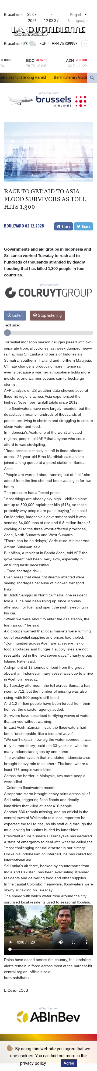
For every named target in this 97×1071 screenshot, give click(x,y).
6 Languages (78, 21)
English (77, 15)
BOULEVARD (14, 226)
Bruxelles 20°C (16, 43)
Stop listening (49, 315)
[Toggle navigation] (85, 43)
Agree (69, 1063)
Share (65, 226)
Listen (17, 315)
